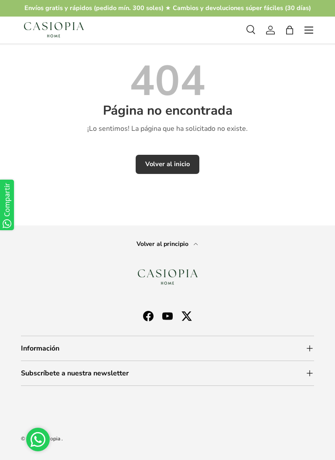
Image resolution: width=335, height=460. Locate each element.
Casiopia (51, 438)
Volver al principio (163, 244)
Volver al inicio (167, 164)
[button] (289, 30)
